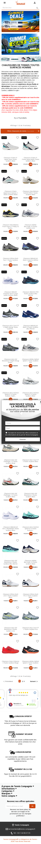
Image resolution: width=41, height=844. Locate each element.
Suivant (34, 681)
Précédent (8, 681)
